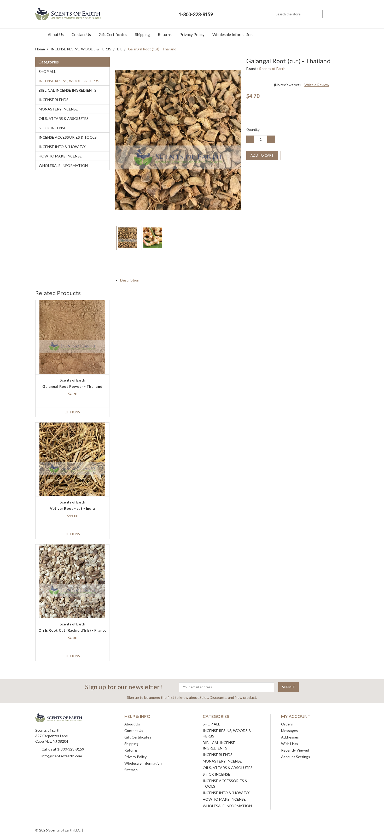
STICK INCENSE (52, 128)
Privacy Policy (192, 34)
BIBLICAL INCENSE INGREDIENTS (67, 90)
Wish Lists (289, 743)
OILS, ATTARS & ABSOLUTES (64, 118)
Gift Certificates (113, 34)
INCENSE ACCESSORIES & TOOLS (68, 137)
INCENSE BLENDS (53, 99)
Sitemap (131, 769)
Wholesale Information (232, 34)
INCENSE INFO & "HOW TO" (62, 146)
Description (130, 280)
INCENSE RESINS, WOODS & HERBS (69, 81)
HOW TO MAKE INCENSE (60, 156)
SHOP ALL (47, 71)
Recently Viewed (295, 750)
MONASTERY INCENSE (58, 109)
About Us (56, 34)
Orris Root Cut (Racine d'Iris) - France (72, 630)
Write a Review (316, 85)
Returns (165, 34)
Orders (287, 724)
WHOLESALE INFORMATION (63, 165)
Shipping (142, 34)
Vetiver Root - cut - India (72, 508)
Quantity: (253, 129)
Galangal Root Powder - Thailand (72, 386)
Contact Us (81, 34)
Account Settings (295, 756)
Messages (289, 730)
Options (72, 412)
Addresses (290, 737)
